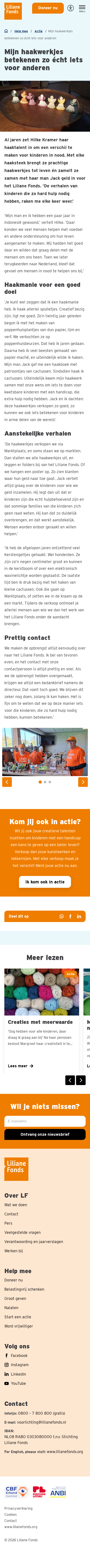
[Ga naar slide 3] (49, 782)
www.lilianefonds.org (65, 1451)
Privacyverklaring (18, 1508)
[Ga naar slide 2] (45, 782)
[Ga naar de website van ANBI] (58, 1491)
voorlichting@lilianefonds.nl (41, 1422)
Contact (10, 1521)
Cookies (10, 1515)
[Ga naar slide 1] (40, 782)
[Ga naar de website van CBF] (17, 1491)
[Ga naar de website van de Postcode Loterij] (39, 1491)
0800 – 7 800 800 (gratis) (41, 1413)
